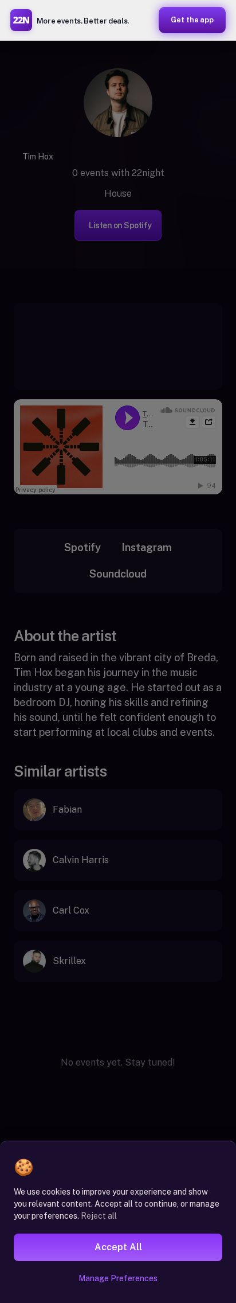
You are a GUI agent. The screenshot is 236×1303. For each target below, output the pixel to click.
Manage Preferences (118, 1278)
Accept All (118, 1247)
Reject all (99, 1215)
